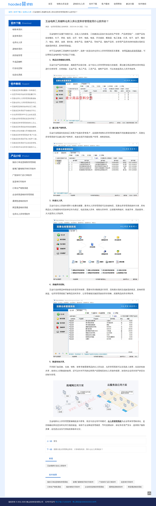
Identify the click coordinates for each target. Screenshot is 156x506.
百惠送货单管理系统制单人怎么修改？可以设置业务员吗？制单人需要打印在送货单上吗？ (25, 123)
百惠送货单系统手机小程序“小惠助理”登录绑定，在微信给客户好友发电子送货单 (25, 139)
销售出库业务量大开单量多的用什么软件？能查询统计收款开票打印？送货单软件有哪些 (25, 131)
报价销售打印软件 (73, 487)
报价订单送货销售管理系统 (24, 162)
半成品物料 (17, 62)
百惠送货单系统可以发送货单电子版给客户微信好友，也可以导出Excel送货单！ (25, 143)
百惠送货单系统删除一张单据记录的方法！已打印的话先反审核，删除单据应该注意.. (25, 90)
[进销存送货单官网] (21, 4)
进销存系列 (17, 49)
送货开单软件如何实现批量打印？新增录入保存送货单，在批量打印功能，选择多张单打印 (25, 94)
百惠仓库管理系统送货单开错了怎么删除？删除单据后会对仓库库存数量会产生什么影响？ (25, 119)
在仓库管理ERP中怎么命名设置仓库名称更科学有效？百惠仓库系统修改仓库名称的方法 (25, 115)
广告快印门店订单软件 (22, 175)
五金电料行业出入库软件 (56, 466)
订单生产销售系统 (20, 188)
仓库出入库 (27, 12)
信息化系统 (17, 75)
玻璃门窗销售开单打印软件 (24, 169)
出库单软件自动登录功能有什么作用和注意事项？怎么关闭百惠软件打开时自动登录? (25, 147)
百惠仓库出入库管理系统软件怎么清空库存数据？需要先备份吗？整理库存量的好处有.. (25, 102)
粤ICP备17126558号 (63, 502)
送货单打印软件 (19, 182)
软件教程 (142, 4)
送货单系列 (17, 36)
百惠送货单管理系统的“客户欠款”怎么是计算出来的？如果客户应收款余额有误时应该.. (25, 135)
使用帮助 (118, 4)
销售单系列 (17, 29)
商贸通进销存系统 (20, 207)
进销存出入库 (79, 4)
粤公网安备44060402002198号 (84, 502)
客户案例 (105, 4)
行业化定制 (17, 68)
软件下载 (93, 4)
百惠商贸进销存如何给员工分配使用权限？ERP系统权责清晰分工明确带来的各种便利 (25, 106)
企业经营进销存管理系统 (23, 195)
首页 (50, 4)
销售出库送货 (62, 4)
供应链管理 (17, 55)
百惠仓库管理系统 (133, 51)
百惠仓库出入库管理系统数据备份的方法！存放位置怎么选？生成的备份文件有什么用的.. (25, 98)
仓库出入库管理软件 (21, 214)
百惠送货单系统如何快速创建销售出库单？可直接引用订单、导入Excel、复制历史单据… (25, 127)
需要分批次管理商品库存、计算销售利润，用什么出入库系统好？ (78, 449)
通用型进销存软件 (20, 201)
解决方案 (130, 4)
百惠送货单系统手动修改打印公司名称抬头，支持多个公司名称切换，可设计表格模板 (25, 111)
